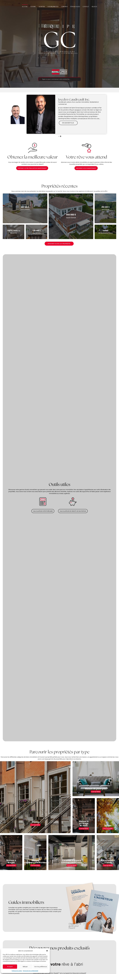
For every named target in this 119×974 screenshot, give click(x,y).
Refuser (25, 966)
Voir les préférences (40, 966)
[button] (47, 951)
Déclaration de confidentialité (30, 971)
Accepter (10, 966)
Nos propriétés (53, 6)
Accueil (25, 6)
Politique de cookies (17, 971)
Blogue (94, 6)
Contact (86, 6)
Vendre (33, 6)
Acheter (42, 6)
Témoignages (75, 6)
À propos (64, 6)
